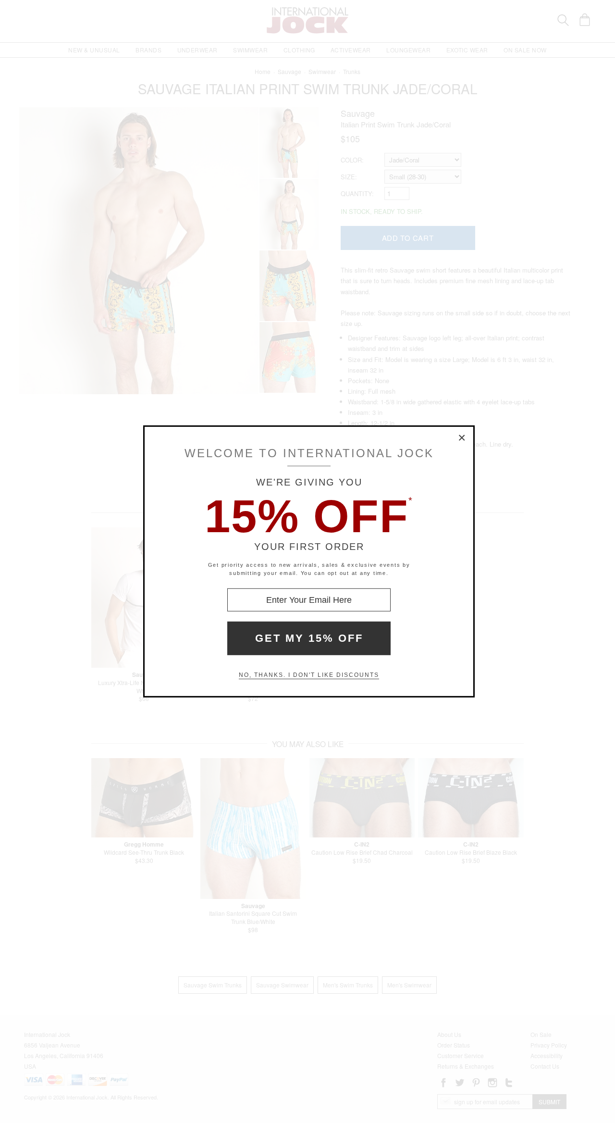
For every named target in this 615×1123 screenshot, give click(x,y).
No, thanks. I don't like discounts (309, 675)
